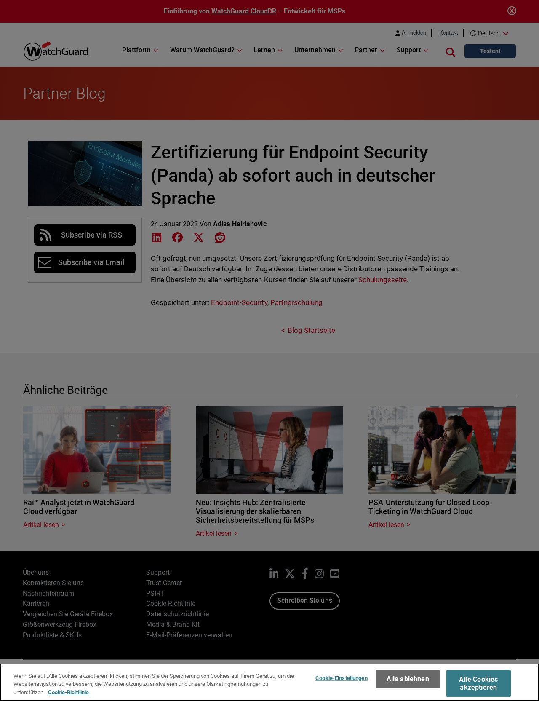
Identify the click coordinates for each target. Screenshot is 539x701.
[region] (269, 682)
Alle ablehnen (408, 679)
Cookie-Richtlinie (68, 692)
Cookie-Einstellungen (341, 678)
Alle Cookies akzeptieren (478, 683)
